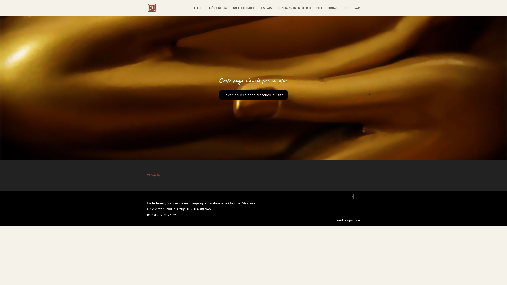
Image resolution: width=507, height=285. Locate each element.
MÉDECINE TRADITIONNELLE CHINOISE (231, 8)
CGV (358, 220)
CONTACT (333, 8)
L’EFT (319, 8)
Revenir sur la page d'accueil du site (253, 95)
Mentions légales (345, 220)
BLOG (347, 8)
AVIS (357, 8)
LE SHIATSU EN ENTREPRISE (294, 8)
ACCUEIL (199, 8)
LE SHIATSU (266, 8)
